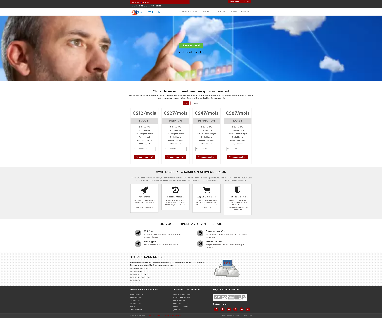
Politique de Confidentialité (173, 315)
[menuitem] (135, 2)
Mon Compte (235, 1)
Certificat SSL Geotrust (180, 303)
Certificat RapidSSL (179, 300)
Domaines (207, 11)
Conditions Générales (154, 315)
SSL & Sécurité (221, 11)
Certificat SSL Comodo (180, 307)
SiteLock (133, 307)
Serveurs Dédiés (136, 303)
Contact (246, 1)
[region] (191, 48)
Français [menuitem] (146, 2)
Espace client (176, 310)
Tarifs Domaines (136, 310)
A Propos (245, 11)
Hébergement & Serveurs (188, 11)
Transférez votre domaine (181, 297)
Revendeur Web (136, 297)
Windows (195, 103)
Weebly (234, 11)
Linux (186, 103)
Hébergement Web (137, 294)
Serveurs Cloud (135, 300)
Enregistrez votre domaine (181, 294)
